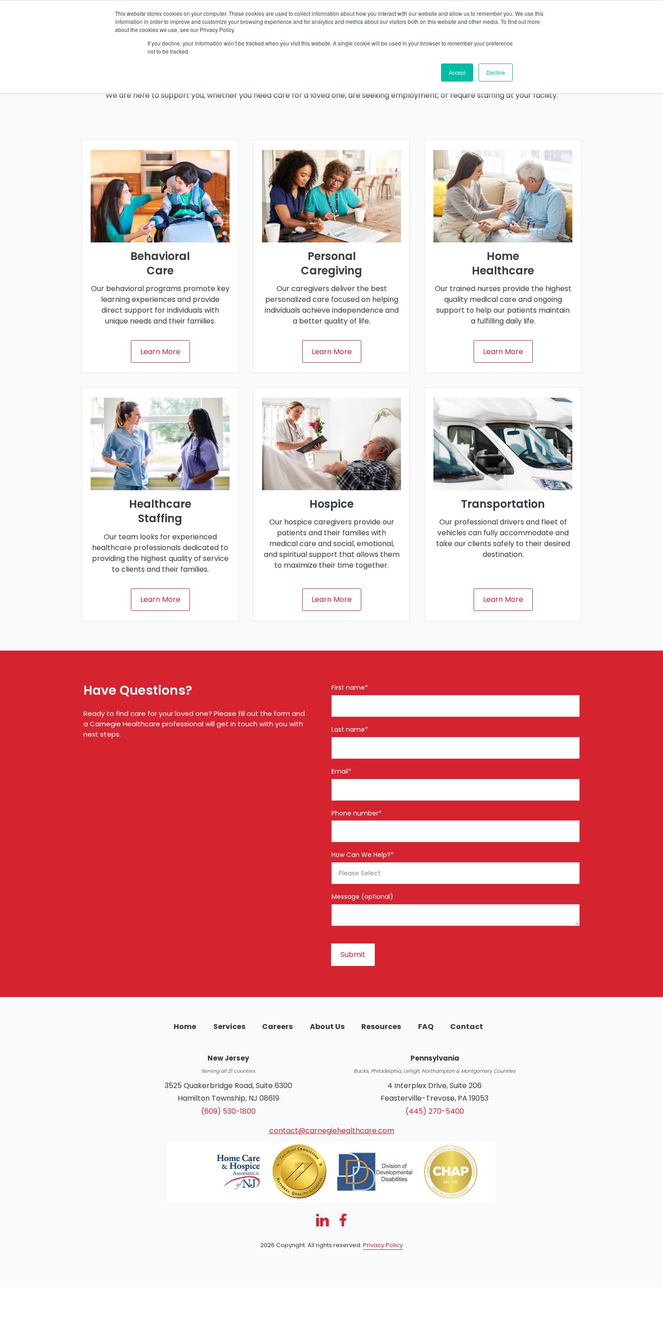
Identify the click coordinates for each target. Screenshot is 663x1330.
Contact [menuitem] (466, 1026)
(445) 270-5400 (434, 1111)
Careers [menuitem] (277, 1026)
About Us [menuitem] (327, 1026)
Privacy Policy (383, 1245)
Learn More (160, 351)
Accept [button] (457, 72)
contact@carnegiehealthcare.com (331, 1130)
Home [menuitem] (185, 1026)
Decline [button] (495, 72)
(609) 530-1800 (228, 1111)
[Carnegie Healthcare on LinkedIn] (322, 1220)
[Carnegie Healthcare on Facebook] (343, 1220)
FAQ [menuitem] (425, 1026)
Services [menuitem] (229, 1026)
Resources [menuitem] (381, 1026)
